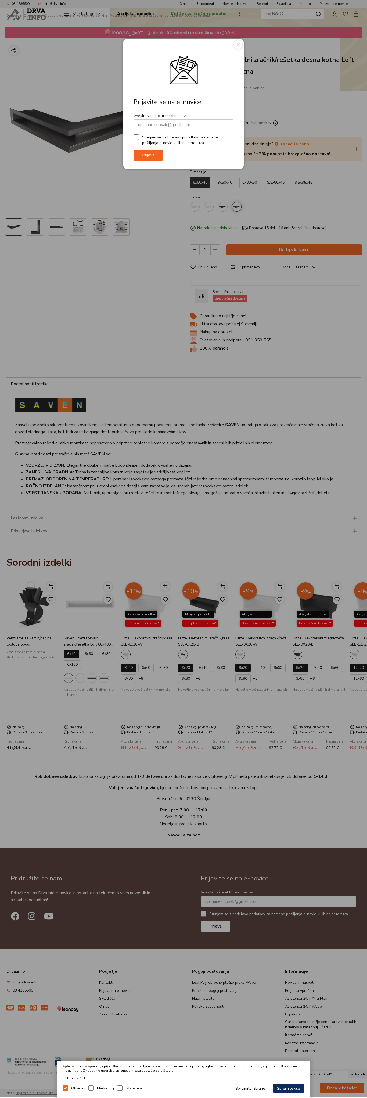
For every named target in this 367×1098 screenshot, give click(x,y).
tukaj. (201, 142)
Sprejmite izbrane (250, 1088)
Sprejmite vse (288, 1088)
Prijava (148, 155)
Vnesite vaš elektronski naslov (160, 115)
